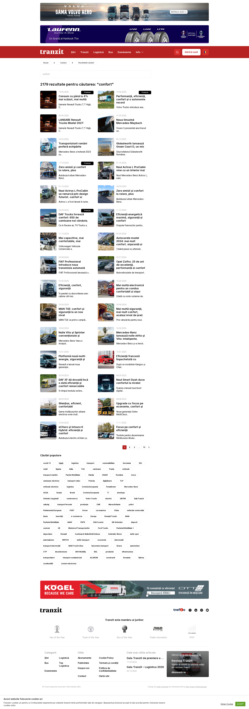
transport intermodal (51, 546)
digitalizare (107, 481)
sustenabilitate (108, 463)
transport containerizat (72, 558)
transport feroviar (64, 505)
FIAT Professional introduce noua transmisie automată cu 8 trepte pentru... (72, 266)
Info (138, 52)
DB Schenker (117, 522)
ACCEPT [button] (240, 704)
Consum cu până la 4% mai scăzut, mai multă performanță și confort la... (73, 101)
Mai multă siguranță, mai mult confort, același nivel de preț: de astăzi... (129, 313)
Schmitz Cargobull (50, 499)
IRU (140, 463)
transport (90, 463)
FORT (72, 510)
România (119, 475)
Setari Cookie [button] (227, 704)
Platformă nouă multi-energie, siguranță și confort (72, 359)
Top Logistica (64, 664)
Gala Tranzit (139, 499)
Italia (71, 469)
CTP (45, 552)
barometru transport (100, 546)
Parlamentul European (52, 510)
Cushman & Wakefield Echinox (87, 534)
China (116, 510)
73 (144, 447)
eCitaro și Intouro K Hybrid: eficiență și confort (71, 430)
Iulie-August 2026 (193, 655)
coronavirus (101, 510)
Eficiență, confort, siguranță (70, 287)
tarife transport (83, 540)
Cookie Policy (106, 658)
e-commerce (76, 516)
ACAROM (94, 558)
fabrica (141, 558)
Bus (111, 52)
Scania (59, 493)
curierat (46, 528)
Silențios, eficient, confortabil (70, 405)
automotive (135, 546)
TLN (83, 469)
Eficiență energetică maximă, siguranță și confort (129, 217)
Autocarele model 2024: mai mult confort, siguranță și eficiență (129, 242)
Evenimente (124, 52)
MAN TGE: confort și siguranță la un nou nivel (71, 312)
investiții (59, 516)
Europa (93, 516)
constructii (110, 558)
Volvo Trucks (91, 499)
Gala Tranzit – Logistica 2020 (145, 667)
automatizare (48, 540)
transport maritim (50, 475)
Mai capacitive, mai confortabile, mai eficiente (71, 241)
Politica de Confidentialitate (107, 669)
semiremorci (72, 499)
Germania (127, 463)
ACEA (45, 493)
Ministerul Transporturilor (79, 528)
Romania (126, 558)
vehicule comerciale (135, 510)
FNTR (82, 522)
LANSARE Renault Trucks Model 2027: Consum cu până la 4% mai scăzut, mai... (73, 124)
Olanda (91, 475)
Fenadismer (111, 487)
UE (59, 528)
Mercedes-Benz (131, 487)
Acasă (45, 63)
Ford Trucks (103, 528)
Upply (61, 463)
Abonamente (84, 658)
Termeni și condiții (108, 663)
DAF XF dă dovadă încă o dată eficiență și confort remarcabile (73, 383)
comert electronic (68, 564)
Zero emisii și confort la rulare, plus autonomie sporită (72, 170)
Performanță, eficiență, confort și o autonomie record (131, 99)
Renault (64, 534)
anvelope (121, 493)
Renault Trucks (110, 516)
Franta (111, 469)
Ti (108, 493)
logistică (74, 463)
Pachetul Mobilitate (51, 522)
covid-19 (47, 463)
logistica (70, 487)
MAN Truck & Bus (75, 546)
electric (108, 499)
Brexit (72, 493)
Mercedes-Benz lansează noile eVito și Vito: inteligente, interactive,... (130, 337)
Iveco (133, 475)
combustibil (48, 564)
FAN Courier (98, 522)
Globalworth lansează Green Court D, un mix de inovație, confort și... (130, 148)
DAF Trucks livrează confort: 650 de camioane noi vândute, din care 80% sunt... (73, 219)
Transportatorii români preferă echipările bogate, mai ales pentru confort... (73, 148)
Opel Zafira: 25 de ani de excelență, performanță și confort (130, 264)
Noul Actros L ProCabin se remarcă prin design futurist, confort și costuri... (73, 195)
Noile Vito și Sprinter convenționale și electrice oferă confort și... (73, 337)
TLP (121, 481)
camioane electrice (51, 481)
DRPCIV (65, 540)
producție (84, 505)
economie (102, 540)
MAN (127, 516)
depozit (134, 522)
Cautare (63, 63)
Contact (82, 676)
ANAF (69, 522)
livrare (119, 546)
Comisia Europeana (91, 493)
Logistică (98, 52)
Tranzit (84, 52)
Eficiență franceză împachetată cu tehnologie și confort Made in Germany (129, 361)
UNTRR (123, 499)
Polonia (91, 481)
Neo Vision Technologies (196, 687)
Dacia (45, 516)
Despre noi (83, 668)
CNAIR (105, 475)
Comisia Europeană (90, 487)
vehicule (126, 469)
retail (45, 469)
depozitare (47, 534)
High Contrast (162, 687)
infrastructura (127, 552)
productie (110, 552)
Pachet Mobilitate (73, 475)
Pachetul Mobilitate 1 (125, 528)
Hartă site (104, 676)
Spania (58, 469)
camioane (97, 469)
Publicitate (83, 663)
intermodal (118, 540)
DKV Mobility (80, 552)
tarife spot (134, 534)
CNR (98, 505)
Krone (85, 510)
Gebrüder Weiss (115, 534)
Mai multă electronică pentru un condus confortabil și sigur (130, 288)
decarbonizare (61, 552)
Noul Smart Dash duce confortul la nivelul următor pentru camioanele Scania (130, 384)
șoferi (131, 505)
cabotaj (46, 505)
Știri (73, 52)
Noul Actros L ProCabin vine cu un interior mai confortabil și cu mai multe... (131, 172)
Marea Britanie (114, 505)
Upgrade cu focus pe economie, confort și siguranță (129, 406)
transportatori (49, 558)
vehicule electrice (51, 487)
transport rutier (74, 481)
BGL (95, 552)
